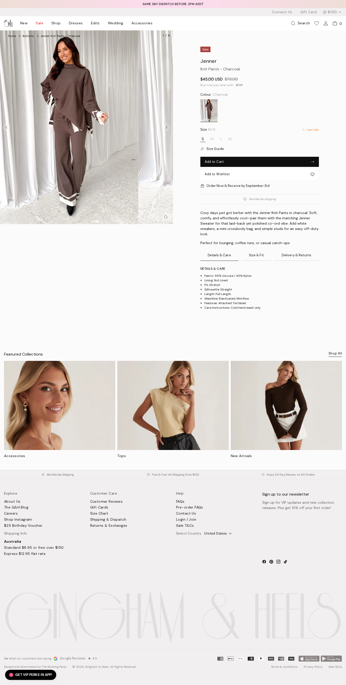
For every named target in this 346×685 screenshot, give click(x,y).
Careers (11, 514)
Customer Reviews (106, 502)
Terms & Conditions (284, 667)
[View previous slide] (7, 127)
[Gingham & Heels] (173, 616)
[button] (259, 174)
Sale (39, 23)
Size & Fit (256, 255)
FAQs (180, 502)
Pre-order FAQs (189, 507)
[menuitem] (24, 23)
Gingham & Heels (97, 667)
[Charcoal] (209, 110)
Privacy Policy (313, 667)
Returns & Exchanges (108, 526)
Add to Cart (214, 162)
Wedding (115, 23)
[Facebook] (264, 562)
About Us (12, 502)
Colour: (214, 94)
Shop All (335, 353)
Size (208, 129)
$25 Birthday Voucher (23, 526)
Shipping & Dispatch (108, 520)
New (24, 23)
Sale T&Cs (185, 526)
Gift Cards (99, 507)
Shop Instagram (18, 520)
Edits (95, 23)
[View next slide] (166, 127)
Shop (56, 23)
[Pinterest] (271, 562)
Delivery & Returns (296, 255)
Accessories (142, 23)
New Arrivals (241, 456)
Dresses (76, 23)
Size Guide (215, 149)
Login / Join (186, 520)
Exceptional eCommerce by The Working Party (35, 667)
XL (230, 139)
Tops (121, 456)
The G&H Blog (16, 507)
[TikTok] (285, 562)
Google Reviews (72, 658)
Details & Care (219, 255)
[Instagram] (278, 562)
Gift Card (308, 12)
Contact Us (282, 12)
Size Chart (99, 514)
